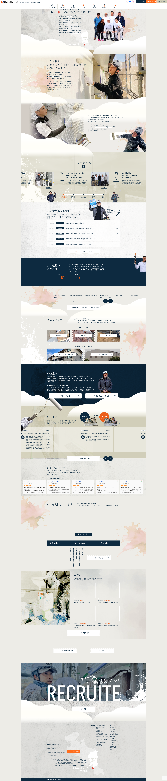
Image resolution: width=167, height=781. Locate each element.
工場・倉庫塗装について (101, 734)
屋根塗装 (83, 336)
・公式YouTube (102, 543)
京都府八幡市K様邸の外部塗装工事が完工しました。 (80, 244)
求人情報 (163, 1)
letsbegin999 (128, 481)
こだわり (112, 732)
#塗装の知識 (107, 600)
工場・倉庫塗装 (102, 354)
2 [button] (57, 301)
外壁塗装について (100, 730)
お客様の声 (112, 729)
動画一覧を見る (83, 534)
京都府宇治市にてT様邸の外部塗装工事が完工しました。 (81, 228)
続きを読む (49, 188)
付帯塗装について (100, 733)
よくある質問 (141, 1)
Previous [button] (105, 301)
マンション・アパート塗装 (65, 354)
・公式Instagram (79, 543)
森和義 (102, 481)
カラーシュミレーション (101, 742)
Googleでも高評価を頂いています (60, 478)
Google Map (52, 755)
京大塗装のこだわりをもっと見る (83, 307)
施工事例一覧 (85, 458)
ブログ (112, 742)
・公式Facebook (54, 543)
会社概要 (112, 738)
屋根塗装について (100, 731)
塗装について (100, 728)
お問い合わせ (152, 1)
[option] (83, 180)
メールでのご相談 (74, 751)
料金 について (65, 396)
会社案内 (112, 736)
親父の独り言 (99, 558)
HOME (93, 725)
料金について (99, 744)
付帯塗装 (108, 336)
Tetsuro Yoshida (32, 481)
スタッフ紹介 (113, 740)
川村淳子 (79, 481)
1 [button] (55, 301)
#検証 (81, 600)
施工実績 (112, 725)
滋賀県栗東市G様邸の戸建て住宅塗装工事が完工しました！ (81, 239)
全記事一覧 (85, 633)
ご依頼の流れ (65, 650)
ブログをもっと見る (85, 251)
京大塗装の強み (100, 725)
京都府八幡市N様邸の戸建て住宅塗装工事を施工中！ (80, 233)
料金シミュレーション (102, 396)
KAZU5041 (55, 481)
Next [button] (110, 301)
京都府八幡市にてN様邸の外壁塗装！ (76, 223)
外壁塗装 (58, 336)
